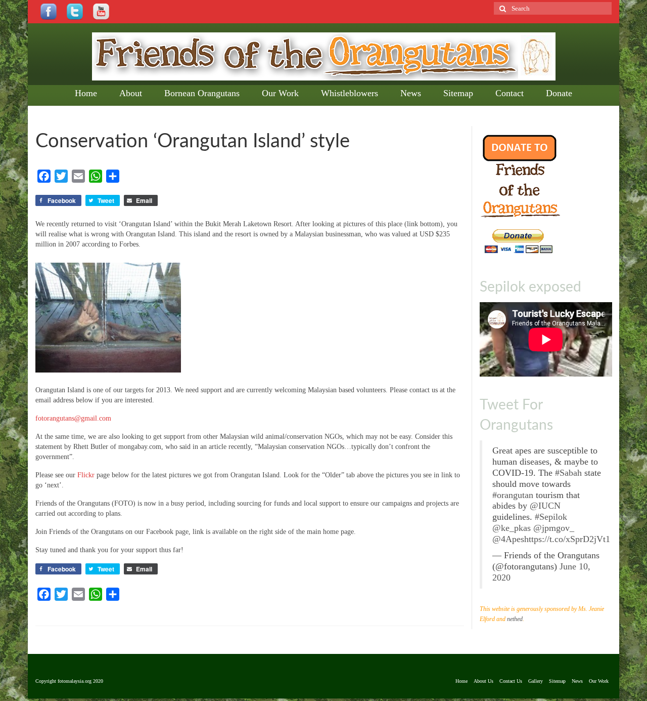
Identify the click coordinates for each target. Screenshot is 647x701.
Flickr (86, 475)
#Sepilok (551, 517)
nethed (515, 619)
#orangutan (512, 495)
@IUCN (545, 506)
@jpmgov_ (553, 528)
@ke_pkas (511, 528)
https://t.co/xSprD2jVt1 (567, 539)
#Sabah (568, 473)
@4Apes (508, 539)
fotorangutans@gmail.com (73, 418)
